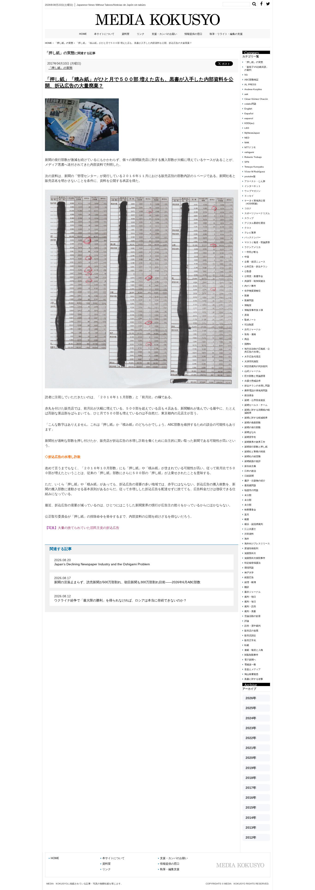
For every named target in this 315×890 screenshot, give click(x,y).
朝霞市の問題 (251, 490)
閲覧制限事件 (251, 655)
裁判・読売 (250, 606)
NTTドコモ (250, 147)
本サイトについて (104, 33)
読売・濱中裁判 (252, 626)
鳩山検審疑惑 (251, 674)
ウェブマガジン (252, 191)
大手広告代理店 (252, 356)
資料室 (125, 33)
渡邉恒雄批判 (251, 548)
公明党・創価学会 (253, 276)
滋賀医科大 (250, 553)
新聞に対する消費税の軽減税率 (257, 411)
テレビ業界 (250, 232)
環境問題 (249, 567)
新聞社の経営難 (252, 456)
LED (246, 128)
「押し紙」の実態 (60, 68)
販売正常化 (250, 640)
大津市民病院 (251, 361)
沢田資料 (249, 534)
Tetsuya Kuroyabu (254, 166)
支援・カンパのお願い (164, 33)
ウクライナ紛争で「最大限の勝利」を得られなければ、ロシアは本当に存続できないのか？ (120, 600)
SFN (246, 162)
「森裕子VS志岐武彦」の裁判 (256, 68)
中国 (246, 257)
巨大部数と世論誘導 (254, 376)
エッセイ (249, 196)
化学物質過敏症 (252, 290)
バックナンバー (252, 237)
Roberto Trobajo (253, 157)
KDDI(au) (249, 123)
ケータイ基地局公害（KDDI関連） (254, 202)
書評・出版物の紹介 (254, 480)
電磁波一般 (250, 664)
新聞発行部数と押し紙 (255, 446)
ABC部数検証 (251, 79)
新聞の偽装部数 (252, 422)
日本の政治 (250, 471)
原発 (246, 315)
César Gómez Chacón (256, 99)
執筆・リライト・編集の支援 (226, 33)
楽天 (246, 514)
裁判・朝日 (250, 596)
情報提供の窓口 (193, 33)
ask (246, 94)
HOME (83, 33)
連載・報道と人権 (253, 650)
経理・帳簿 (250, 582)
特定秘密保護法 (252, 563)
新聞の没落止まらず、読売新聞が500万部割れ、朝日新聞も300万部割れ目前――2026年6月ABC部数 (127, 582)
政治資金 (249, 395)
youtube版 (250, 176)
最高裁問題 (250, 485)
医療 (246, 295)
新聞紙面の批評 (252, 461)
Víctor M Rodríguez (254, 171)
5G (246, 75)
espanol (248, 118)
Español (248, 113)
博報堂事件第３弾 (253, 310)
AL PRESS (250, 84)
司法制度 (249, 324)
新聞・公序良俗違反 (254, 400)
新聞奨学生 (250, 437)
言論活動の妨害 (252, 616)
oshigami (249, 152)
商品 (246, 339)
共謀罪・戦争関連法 (254, 281)
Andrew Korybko (253, 89)
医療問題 (249, 300)
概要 (246, 519)
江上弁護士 (250, 529)
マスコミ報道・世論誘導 (257, 242)
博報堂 (247, 305)
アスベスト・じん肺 (254, 181)
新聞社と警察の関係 (254, 451)
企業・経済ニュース (254, 261)
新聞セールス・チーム (255, 405)
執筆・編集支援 (169, 869)
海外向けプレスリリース (257, 543)
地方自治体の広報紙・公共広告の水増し (257, 350)
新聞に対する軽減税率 (255, 417)
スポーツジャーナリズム (257, 213)
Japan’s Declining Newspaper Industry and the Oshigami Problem (102, 564)
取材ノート (250, 319)
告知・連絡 (250, 334)
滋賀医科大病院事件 (254, 558)
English (248, 108)
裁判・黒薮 (250, 611)
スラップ (249, 218)
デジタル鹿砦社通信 (254, 223)
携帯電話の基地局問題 (255, 390)
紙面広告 (249, 577)
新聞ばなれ (250, 432)
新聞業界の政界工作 (254, 442)
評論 (246, 621)
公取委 (247, 271)
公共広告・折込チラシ (255, 266)
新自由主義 (250, 466)
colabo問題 (250, 104)
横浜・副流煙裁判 (253, 524)
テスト (247, 228)
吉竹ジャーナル (252, 329)
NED (246, 137)
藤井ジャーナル (252, 592)
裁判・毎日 (250, 601)
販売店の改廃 (251, 630)
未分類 (247, 495)
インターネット (252, 186)
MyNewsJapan (252, 133)
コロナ (247, 208)
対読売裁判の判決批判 (255, 366)
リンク (140, 33)
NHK (246, 142)
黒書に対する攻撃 (253, 679)
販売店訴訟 (250, 635)
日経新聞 (249, 475)
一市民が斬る (251, 252)
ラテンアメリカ (252, 247)
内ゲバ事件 (250, 286)
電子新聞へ (250, 659)
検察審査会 (250, 509)
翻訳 (246, 587)
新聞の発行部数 (252, 427)
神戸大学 (249, 572)
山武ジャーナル (252, 371)
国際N (247, 344)
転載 (246, 645)
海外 (246, 538)
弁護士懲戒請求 (252, 381)
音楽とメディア (252, 669)
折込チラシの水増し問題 (257, 385)
